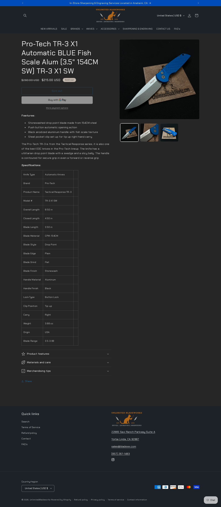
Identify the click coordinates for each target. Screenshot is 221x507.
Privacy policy (98, 499)
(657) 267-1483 (120, 453)
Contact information (137, 499)
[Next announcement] (198, 3)
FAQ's (25, 444)
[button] (25, 15)
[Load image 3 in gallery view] (169, 132)
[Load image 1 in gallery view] (129, 132)
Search (26, 421)
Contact (26, 438)
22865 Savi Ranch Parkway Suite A (133, 431)
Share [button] (28, 381)
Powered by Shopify (61, 499)
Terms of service (116, 499)
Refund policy (29, 432)
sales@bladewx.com (123, 446)
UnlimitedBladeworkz (40, 499)
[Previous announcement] (22, 3)
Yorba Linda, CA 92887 (125, 439)
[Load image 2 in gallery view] (149, 132)
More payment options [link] (57, 108)
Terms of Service (31, 427)
